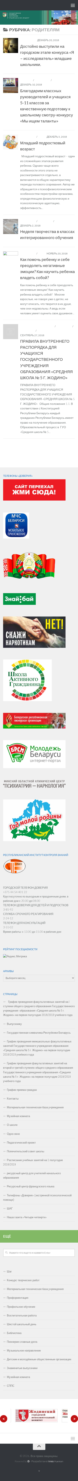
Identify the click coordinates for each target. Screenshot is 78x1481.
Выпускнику (14, 1024)
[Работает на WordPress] (28, 1461)
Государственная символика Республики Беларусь (39, 1032)
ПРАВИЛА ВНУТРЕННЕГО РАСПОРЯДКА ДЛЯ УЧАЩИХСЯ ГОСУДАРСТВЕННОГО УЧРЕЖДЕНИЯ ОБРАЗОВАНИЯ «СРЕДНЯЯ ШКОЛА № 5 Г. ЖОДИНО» (46, 359)
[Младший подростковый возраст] (10, 142)
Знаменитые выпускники (22, 1368)
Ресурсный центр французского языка (30, 1186)
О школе (12, 1125)
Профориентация (17, 1298)
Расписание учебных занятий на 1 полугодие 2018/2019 (33, 1162)
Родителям (28, 40)
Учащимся (59, 80)
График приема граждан (22, 1090)
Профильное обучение (21, 1307)
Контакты (13, 1098)
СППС (41, 136)
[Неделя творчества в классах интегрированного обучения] (10, 226)
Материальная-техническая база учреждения (35, 1107)
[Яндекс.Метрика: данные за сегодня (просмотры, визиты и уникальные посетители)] (15, 956)
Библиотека (14, 1333)
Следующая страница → (54, 445)
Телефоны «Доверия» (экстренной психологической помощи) (37, 1198)
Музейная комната (18, 1116)
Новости (26, 80)
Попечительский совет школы (25, 1151)
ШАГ (10, 1208)
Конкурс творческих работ (23, 1280)
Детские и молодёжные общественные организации (39, 1359)
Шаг (9, 1271)
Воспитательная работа (37, 326)
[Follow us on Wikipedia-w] (74, 461)
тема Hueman (55, 1461)
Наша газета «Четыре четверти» (27, 1217)
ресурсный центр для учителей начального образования (32, 1175)
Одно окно (13, 1134)
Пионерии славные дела (22, 1342)
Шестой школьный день (21, 1324)
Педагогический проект (21, 1142)
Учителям (62, 221)
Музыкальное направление (24, 1350)
